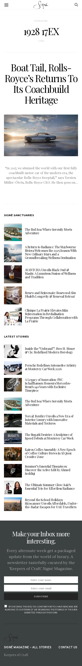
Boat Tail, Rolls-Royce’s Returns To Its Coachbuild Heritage (41, 83)
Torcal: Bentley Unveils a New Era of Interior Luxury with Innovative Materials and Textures (49, 419)
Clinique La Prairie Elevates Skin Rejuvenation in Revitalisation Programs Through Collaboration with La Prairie (51, 315)
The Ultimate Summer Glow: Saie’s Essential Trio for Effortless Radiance (50, 486)
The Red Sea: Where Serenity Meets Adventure (48, 231)
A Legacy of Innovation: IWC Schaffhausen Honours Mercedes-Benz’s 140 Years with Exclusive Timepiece (48, 385)
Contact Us (68, 647)
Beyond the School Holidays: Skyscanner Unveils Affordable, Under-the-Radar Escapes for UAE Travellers (51, 503)
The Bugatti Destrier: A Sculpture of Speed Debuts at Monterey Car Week (49, 436)
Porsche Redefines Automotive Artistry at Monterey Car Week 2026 (50, 367)
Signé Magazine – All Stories (27, 647)
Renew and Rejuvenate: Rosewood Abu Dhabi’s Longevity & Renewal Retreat (50, 294)
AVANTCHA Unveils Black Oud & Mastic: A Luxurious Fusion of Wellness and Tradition (50, 273)
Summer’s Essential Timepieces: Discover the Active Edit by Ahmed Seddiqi (47, 470)
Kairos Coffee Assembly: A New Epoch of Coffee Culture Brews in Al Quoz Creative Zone (50, 453)
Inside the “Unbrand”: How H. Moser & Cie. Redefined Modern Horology (50, 350)
